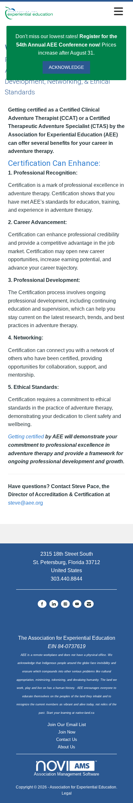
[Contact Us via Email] (89, 604)
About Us (66, 746)
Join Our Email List (66, 724)
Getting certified (26, 436)
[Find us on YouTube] (77, 604)
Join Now (66, 732)
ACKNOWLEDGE (66, 67)
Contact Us (66, 739)
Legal (67, 793)
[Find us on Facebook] (42, 604)
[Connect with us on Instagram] (65, 604)
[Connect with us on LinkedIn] (53, 604)
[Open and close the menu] (89, 11)
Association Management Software (66, 774)
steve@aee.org (25, 503)
